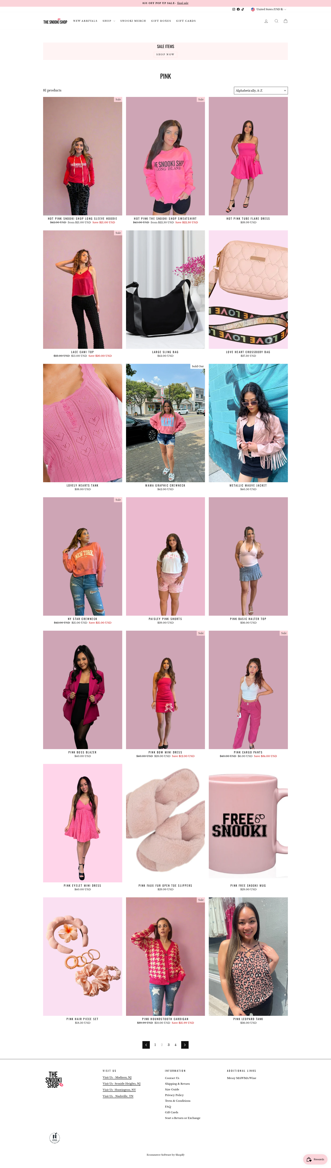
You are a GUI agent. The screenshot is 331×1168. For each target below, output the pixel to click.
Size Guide (172, 1089)
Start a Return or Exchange (182, 1118)
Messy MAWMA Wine (241, 1078)
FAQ (168, 1106)
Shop (108, 20)
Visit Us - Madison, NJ (117, 1077)
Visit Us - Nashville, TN (118, 1096)
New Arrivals (85, 20)
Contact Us (172, 1078)
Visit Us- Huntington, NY (119, 1089)
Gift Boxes (161, 20)
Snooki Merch (133, 20)
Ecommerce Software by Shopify (165, 1155)
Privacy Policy (174, 1095)
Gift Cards (186, 20)
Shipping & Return (177, 1083)
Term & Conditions (177, 1100)
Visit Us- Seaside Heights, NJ (122, 1083)
